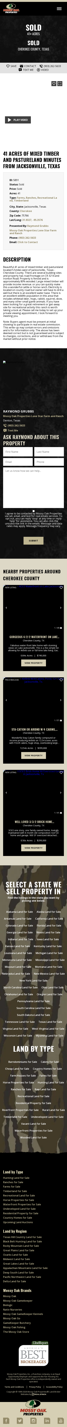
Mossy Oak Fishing (14, 1327)
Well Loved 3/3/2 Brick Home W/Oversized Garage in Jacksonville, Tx (33, 821)
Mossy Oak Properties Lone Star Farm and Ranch (33, 232)
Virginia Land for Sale (15, 1028)
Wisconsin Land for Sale (18, 1035)
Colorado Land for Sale (19, 925)
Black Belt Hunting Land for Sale (22, 1241)
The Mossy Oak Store (16, 1332)
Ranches (31, 197)
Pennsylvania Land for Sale (33, 1001)
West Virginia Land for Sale (48, 1028)
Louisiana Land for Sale (18, 953)
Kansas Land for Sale (17, 946)
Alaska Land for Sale (49, 912)
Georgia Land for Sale (20, 932)
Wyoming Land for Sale (49, 1035)
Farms (21, 197)
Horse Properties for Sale (18, 1082)
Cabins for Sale (50, 1062)
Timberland (21, 200)
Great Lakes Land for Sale (18, 1263)
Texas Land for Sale (50, 1022)
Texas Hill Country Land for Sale (22, 1237)
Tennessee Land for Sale (20, 1022)
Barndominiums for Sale (22, 1062)
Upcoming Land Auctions (18, 1222)
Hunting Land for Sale (51, 1082)
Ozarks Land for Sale (15, 1254)
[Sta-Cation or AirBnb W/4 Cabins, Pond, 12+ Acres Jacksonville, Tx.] (33, 700)
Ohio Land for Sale (52, 987)
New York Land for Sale (33, 980)
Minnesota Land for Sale (17, 960)
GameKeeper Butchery (17, 1323)
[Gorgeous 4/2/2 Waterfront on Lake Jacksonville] (33, 608)
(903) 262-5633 (27, 237)
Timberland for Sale (15, 1117)
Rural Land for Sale (53, 1110)
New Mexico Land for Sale (49, 973)
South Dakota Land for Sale (33, 1015)
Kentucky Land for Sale (48, 946)
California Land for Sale (49, 918)
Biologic (7, 1305)
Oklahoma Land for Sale (19, 994)
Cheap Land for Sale (17, 1068)
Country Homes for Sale (47, 1068)
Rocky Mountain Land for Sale (21, 1246)
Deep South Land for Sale (18, 1272)
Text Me (13, 430)
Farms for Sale (48, 1075)
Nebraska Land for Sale (16, 973)
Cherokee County (29, 49)
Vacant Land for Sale (33, 1123)
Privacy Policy (33, 528)
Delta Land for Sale (14, 1281)
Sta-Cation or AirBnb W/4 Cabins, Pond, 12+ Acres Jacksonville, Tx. (34, 729)
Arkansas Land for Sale (17, 918)
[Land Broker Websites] (39, 1394)
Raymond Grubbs (37, 226)
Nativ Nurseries (12, 1309)
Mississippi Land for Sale (50, 960)
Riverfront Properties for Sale (20, 1110)
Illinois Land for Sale (48, 932)
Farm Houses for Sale (23, 1075)
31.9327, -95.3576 (32, 220)
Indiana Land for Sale (20, 939)
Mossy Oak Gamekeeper (18, 1300)
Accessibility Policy (54, 1387)
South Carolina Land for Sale (34, 1008)
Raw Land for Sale (45, 1089)
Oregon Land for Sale (49, 994)
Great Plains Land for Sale (18, 1250)
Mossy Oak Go (11, 1318)
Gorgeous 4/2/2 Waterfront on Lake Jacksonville (33, 637)
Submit (33, 540)
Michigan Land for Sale (49, 953)
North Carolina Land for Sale (21, 987)
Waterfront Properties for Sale (34, 1130)
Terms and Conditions (14, 1387)
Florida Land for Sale (49, 925)
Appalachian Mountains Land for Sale (25, 1268)
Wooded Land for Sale (33, 1137)
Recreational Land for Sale (33, 1096)
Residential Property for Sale (33, 1103)
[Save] (53, 83)
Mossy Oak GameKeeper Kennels (23, 1314)
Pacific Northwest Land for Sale (22, 1277)
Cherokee (26, 211)
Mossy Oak (9, 1296)
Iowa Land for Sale (48, 939)
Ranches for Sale (21, 1089)
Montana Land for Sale (48, 967)
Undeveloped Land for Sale (47, 1117)
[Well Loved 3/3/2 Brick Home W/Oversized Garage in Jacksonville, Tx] (33, 793)
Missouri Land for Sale (18, 967)
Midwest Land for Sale (16, 1259)
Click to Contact (28, 242)
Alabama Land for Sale (19, 912)
